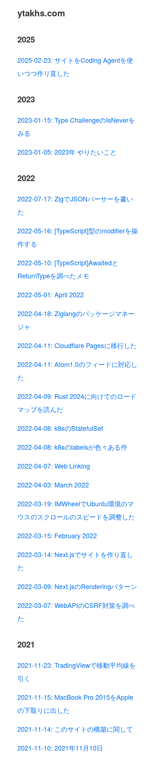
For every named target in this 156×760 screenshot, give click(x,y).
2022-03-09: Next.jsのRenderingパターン (77, 586)
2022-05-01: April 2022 (50, 294)
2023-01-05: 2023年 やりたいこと (66, 151)
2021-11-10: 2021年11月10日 (60, 747)
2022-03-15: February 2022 (57, 535)
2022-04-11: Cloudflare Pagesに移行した (77, 345)
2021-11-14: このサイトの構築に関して (75, 729)
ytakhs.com (41, 13)
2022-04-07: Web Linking (53, 465)
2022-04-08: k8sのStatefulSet (60, 428)
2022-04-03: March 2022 (53, 484)
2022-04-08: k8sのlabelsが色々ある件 (72, 446)
